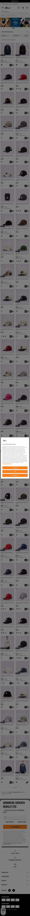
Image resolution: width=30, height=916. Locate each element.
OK (15, 471)
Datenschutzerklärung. (7, 463)
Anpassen (15, 467)
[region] (15, 458)
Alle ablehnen (15, 475)
